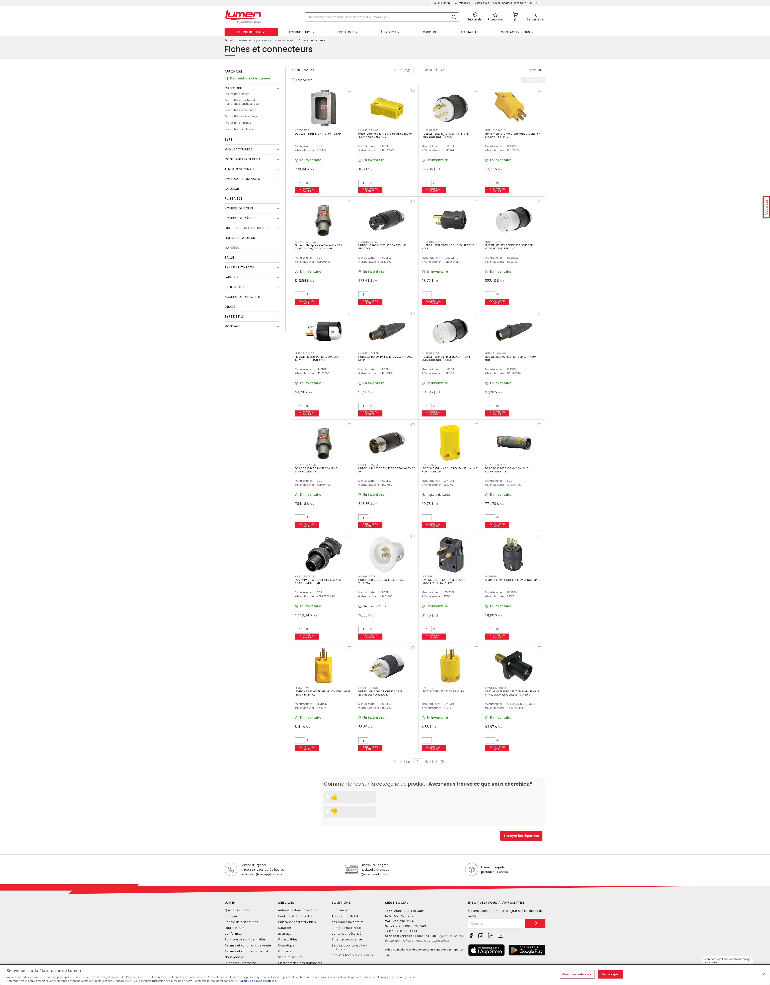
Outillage (285, 951)
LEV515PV (428, 688)
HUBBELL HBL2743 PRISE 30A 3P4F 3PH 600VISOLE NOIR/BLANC (509, 247)
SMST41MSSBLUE (496, 688)
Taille (229, 257)
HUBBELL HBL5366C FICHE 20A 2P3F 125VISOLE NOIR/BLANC (317, 358)
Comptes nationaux (346, 928)
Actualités (470, 32)
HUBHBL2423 (430, 353)
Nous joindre (234, 957)
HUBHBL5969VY (368, 130)
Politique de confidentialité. (257, 981)
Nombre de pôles (239, 208)
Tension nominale (240, 169)
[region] (385, 974)
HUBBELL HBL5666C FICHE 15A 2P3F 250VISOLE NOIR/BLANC (380, 693)
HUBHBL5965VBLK (434, 242)
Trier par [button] (534, 70)
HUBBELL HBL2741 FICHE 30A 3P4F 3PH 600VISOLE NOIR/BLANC (445, 135)
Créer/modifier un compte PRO (512, 3)
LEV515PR (491, 576)
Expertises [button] (345, 32)
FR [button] (537, 3)
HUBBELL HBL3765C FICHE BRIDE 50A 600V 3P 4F (386, 470)
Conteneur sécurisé (346, 933)
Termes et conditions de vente (248, 945)
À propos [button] (388, 32)
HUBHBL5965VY (495, 130)
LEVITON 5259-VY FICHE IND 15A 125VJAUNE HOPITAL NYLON (449, 470)
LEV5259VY (429, 465)
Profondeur (235, 287)
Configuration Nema (243, 159)
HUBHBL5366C (305, 353)
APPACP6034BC (305, 576)
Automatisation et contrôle (298, 910)
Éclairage (285, 933)
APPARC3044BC (496, 465)
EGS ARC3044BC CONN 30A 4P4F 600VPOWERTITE (506, 470)
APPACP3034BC (305, 242)
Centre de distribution (241, 922)
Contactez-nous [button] (515, 32)
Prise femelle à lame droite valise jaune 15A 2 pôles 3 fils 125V (385, 135)
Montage (232, 326)
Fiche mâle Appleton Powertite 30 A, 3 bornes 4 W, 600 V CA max (319, 247)
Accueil (229, 40)
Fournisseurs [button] (300, 32)
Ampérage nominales (242, 179)
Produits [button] (251, 32)
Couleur (232, 189)
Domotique (286, 945)
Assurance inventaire (347, 922)
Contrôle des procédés (295, 916)
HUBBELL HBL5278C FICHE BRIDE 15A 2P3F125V (380, 581)
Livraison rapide (493, 867)
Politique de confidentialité (245, 939)
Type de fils (234, 316)
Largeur (232, 277)
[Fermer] (763, 974)
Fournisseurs (462, 3)
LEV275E (427, 576)
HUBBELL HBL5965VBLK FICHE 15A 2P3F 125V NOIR (449, 247)
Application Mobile (345, 916)
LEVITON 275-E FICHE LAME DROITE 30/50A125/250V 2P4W (443, 581)
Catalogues (482, 3)
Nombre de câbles (240, 218)
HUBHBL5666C (368, 688)
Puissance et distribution (297, 922)
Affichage (233, 71)
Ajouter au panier (307, 190)
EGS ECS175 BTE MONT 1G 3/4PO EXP (318, 133)
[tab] (252, 71)
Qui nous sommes (238, 910)
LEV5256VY (302, 688)
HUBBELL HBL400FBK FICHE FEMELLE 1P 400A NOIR (385, 358)
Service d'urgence (253, 865)
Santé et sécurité (291, 957)
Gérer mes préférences (577, 974)
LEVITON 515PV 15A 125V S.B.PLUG (443, 691)
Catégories (235, 88)
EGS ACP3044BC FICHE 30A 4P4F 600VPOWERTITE (316, 470)
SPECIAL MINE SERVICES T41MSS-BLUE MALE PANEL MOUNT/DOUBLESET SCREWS (512, 693)
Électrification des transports (300, 963)
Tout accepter (610, 974)
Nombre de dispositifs (244, 297)
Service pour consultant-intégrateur (350, 947)
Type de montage (239, 267)
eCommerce (340, 910)
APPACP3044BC (305, 465)
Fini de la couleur (240, 238)
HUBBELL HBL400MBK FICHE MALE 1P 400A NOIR (511, 358)
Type (228, 139)
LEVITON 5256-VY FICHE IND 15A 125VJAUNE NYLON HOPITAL (322, 693)
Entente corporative (346, 939)
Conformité (233, 933)
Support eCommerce (240, 963)
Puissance (233, 198)
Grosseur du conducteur (248, 228)
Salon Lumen (442, 3)
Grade (230, 307)
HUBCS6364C (367, 242)
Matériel (232, 248)
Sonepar (231, 916)
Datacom (284, 928)
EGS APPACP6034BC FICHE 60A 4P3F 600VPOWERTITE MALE (318, 581)
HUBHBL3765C (368, 465)
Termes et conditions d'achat (246, 951)
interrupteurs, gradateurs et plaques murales (266, 40)
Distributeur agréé (374, 865)
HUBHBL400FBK (368, 353)
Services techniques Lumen (352, 955)
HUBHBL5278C (368, 576)
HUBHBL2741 (430, 130)
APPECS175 (302, 130)
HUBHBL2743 (494, 242)
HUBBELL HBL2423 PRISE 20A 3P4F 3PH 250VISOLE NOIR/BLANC (446, 358)
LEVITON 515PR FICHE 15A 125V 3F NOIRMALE (512, 580)
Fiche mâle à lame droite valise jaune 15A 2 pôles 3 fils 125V (513, 135)
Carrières (431, 32)
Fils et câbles (288, 939)
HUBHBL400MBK (496, 353)
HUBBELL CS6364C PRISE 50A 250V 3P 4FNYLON (382, 247)
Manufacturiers (239, 149)
